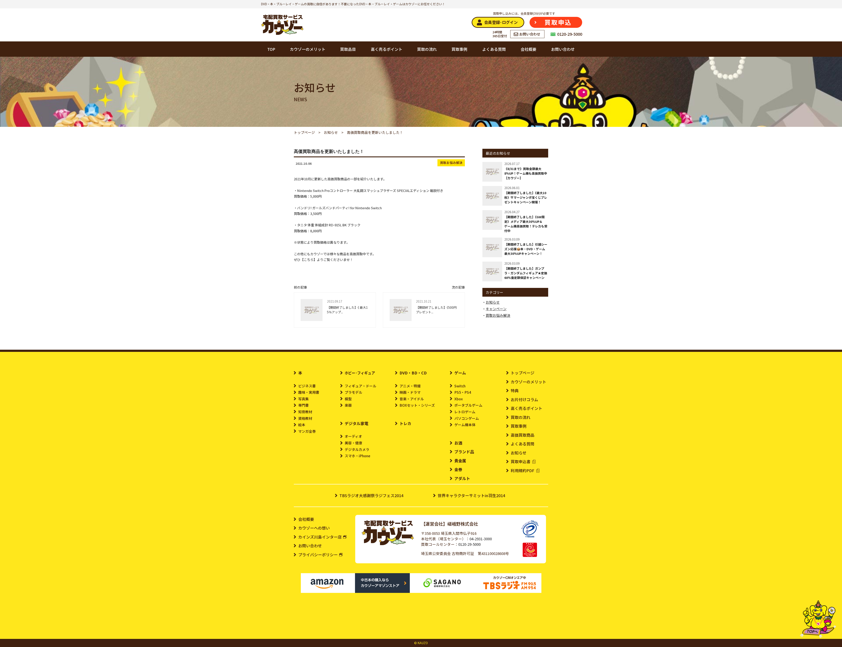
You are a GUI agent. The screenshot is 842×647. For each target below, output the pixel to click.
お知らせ (493, 302)
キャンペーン (496, 308)
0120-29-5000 (469, 544)
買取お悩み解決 (451, 162)
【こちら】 (308, 259)
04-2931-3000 (480, 538)
